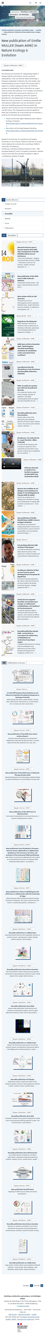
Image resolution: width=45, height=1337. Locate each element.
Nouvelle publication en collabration (22, 1263)
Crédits (34, 1314)
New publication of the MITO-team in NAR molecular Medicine (28, 278)
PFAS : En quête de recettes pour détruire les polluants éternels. (27, 388)
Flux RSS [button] (37, 1286)
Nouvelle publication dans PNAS (22, 1006)
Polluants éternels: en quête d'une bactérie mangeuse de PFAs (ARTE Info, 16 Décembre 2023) (31, 472)
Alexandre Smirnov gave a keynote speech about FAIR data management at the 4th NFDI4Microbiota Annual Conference (28, 251)
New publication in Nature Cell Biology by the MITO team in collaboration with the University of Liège (23, 894)
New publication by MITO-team (22, 1189)
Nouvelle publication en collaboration (22, 933)
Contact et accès (23, 1306)
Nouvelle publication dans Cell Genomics (22, 1153)
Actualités (38, 30)
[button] (30, 3)
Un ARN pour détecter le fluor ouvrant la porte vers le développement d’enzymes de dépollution (28, 573)
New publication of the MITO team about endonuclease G (22, 735)
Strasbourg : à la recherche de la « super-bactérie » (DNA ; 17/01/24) (28, 440)
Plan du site (13, 1314)
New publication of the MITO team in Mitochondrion (22, 813)
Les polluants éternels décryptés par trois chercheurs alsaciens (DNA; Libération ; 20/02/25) (28, 370)
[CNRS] (37, 20)
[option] (22, 255)
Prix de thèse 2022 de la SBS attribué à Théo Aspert (27, 546)
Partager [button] (26, 1286)
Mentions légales (24, 1314)
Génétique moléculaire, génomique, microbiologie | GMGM (18, 30)
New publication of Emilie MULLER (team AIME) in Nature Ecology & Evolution (28, 520)
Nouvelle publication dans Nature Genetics (22, 970)
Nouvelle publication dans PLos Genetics (27, 414)
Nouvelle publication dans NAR (22, 1116)
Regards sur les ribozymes (27, 321)
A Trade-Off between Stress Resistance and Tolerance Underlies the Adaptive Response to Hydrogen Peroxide (22, 695)
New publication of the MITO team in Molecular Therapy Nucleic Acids (22, 774)
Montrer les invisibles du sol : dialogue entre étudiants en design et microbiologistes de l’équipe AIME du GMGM (28, 492)
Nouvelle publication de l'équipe (22, 1079)
